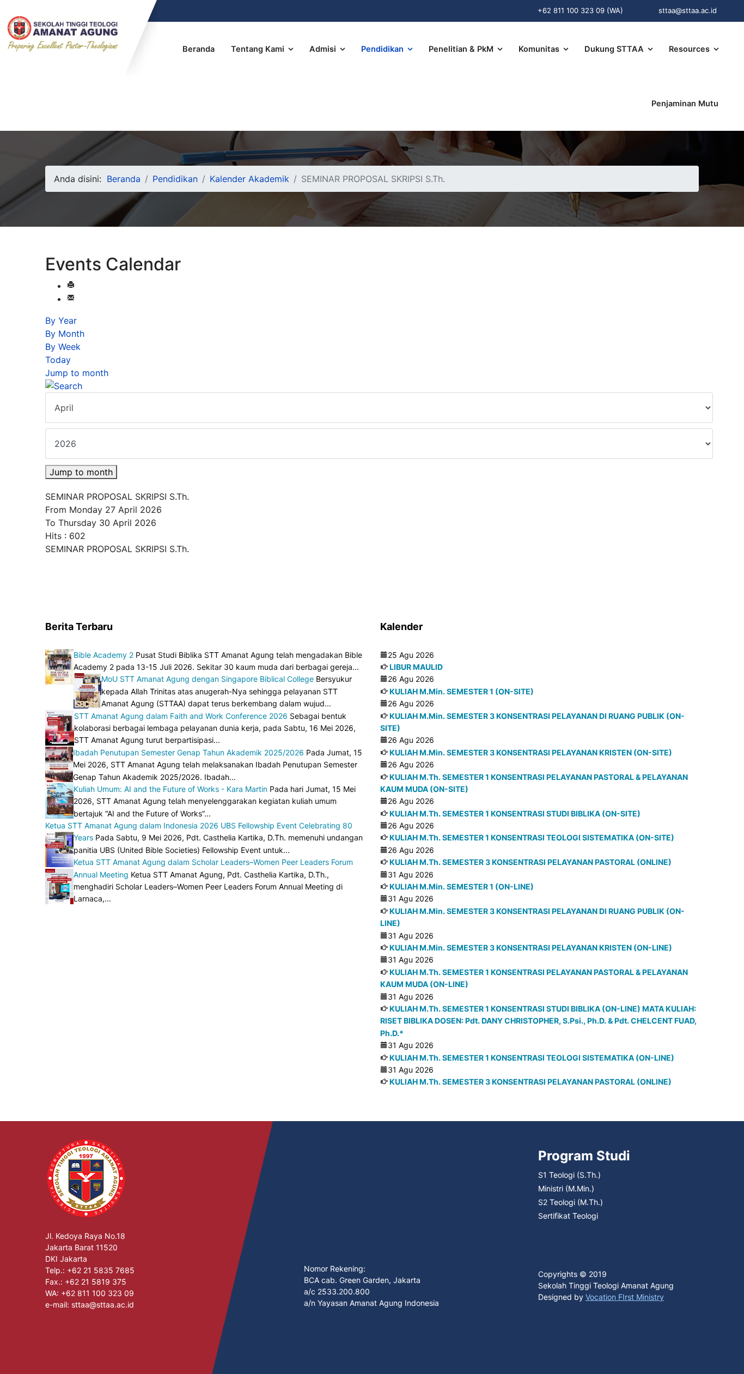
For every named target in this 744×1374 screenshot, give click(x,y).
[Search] (372, 385)
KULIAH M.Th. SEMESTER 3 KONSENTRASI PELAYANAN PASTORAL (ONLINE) (530, 862)
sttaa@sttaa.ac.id (687, 10)
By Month (64, 333)
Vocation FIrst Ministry (625, 1297)
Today (58, 359)
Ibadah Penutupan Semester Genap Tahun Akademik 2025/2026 (188, 752)
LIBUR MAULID (416, 666)
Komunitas (539, 49)
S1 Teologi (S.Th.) (569, 1174)
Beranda (198, 49)
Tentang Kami (257, 49)
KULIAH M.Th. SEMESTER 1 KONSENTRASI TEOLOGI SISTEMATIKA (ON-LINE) (531, 1057)
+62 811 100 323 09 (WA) (580, 10)
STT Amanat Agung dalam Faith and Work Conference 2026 (181, 716)
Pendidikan (382, 49)
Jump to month (76, 372)
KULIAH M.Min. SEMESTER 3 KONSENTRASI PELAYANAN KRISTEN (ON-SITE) (530, 752)
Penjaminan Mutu (684, 103)
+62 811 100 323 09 (97, 1293)
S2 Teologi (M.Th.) (570, 1202)
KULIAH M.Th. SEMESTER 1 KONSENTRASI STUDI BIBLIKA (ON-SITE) (515, 813)
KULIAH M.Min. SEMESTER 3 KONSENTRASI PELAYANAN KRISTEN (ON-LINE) (530, 947)
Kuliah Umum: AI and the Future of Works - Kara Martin (170, 789)
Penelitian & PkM (461, 49)
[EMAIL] (71, 298)
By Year (61, 320)
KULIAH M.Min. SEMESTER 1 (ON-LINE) (461, 886)
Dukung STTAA (614, 49)
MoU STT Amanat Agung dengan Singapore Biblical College (207, 678)
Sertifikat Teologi (568, 1215)
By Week (63, 346)
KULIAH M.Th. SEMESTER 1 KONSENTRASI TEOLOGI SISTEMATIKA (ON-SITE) (531, 837)
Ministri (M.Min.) (566, 1188)
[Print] (71, 285)
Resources (689, 49)
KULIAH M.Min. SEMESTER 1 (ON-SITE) (461, 691)
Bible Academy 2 (103, 654)
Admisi (322, 49)
